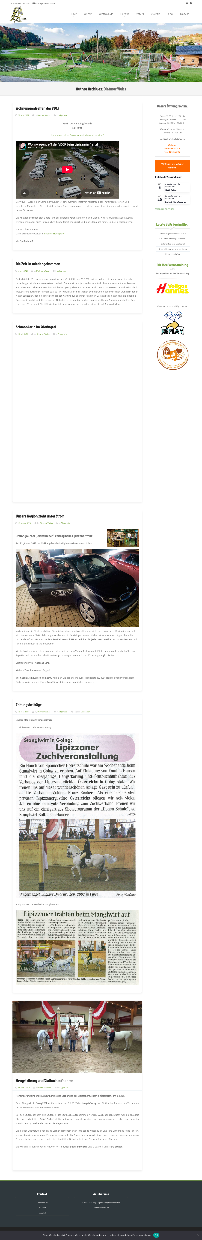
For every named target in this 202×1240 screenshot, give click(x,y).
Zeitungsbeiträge (29, 704)
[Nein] (198, 1235)
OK (156, 1235)
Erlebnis (124, 14)
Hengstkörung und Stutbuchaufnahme (44, 1080)
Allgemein (63, 115)
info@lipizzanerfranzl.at (45, 3)
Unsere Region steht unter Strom (40, 516)
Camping (155, 14)
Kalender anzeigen (165, 208)
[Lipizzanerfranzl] (18, 14)
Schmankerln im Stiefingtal (36, 327)
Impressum (43, 1202)
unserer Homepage (54, 233)
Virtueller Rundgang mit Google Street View (101, 1202)
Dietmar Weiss (115, 89)
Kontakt (184, 14)
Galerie (88, 14)
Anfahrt (42, 1213)
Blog (170, 14)
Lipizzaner (85, 711)
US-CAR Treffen (170, 190)
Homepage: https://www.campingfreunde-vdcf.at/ (77, 135)
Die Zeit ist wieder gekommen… (39, 264)
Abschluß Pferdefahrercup (175, 202)
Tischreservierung (101, 1207)
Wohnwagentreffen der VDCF (37, 108)
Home (74, 14)
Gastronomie (106, 14)
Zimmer (140, 14)
